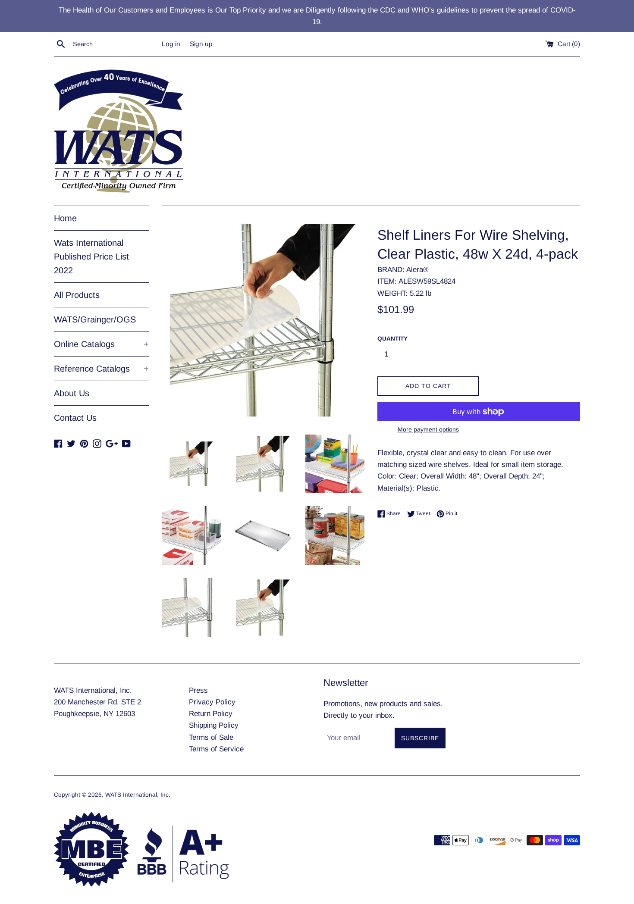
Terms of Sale (211, 737)
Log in (171, 43)
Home (65, 218)
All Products (77, 295)
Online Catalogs (101, 344)
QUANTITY (392, 338)
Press (198, 690)
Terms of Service (216, 749)
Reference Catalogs (101, 368)
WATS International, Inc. (137, 794)
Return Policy (210, 714)
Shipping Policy (214, 725)
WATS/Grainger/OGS (95, 319)
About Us (71, 393)
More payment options (428, 429)
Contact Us (75, 417)
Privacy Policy (212, 702)
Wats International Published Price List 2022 (91, 256)
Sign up (201, 43)
